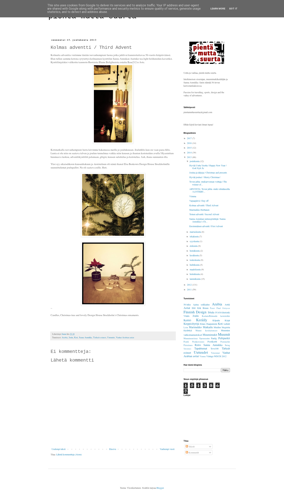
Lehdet (227, 323)
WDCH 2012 (220, 356)
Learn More (217, 8)
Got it (233, 8)
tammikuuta (195, 278)
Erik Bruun (202, 307)
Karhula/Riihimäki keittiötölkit (216, 316)
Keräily (201, 319)
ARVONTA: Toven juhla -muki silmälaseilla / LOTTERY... (209, 190)
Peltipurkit (224, 338)
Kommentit (193, 452)
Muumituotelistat (191, 338)
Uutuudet (111, 337)
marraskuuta (196, 231)
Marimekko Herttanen (199, 209)
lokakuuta (194, 236)
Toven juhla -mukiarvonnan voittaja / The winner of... (208, 183)
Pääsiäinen (188, 345)
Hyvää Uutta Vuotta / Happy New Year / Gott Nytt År (207, 167)
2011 (189, 289)
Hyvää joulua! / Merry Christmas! (204, 177)
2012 (189, 284)
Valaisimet (215, 353)
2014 (189, 152)
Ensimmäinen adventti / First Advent (206, 226)
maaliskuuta (195, 269)
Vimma (192, 196)
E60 (194, 307)
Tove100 (215, 348)
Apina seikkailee (201, 304)
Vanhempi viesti (167, 449)
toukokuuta (195, 259)
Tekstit (191, 446)
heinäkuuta (195, 250)
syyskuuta (195, 241)
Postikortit (212, 341)
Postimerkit (225, 341)
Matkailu (208, 327)
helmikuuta (195, 274)
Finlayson (226, 308)
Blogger (160, 487)
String (227, 345)
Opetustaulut (204, 338)
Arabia (65, 337)
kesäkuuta (194, 255)
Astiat (187, 308)
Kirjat (227, 320)
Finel (219, 308)
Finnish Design (195, 311)
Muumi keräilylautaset (206, 330)
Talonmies (187, 348)
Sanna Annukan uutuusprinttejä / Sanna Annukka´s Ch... (207, 220)
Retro (198, 345)
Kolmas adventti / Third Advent (203, 205)
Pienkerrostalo (198, 341)
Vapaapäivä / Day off (198, 200)
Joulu (71, 337)
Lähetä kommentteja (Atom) (69, 454)
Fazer (212, 308)
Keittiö (187, 320)
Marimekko (195, 327)
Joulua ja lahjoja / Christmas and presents (208, 172)
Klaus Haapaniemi (208, 323)
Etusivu (112, 449)
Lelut (186, 327)
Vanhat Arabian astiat (125, 337)
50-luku (187, 304)
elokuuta (194, 245)
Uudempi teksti (58, 449)
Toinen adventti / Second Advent (204, 214)
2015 (189, 147)
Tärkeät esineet (99, 337)
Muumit (224, 334)
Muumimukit (210, 334)
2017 (189, 138)
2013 (189, 157)
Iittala (211, 312)
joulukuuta (195, 161)
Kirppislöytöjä (191, 323)
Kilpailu (216, 320)
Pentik (186, 341)
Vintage (209, 356)
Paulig (214, 338)
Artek (227, 304)
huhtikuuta (195, 264)
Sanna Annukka (85, 337)
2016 (189, 143)
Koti (76, 337)
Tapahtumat (200, 348)
